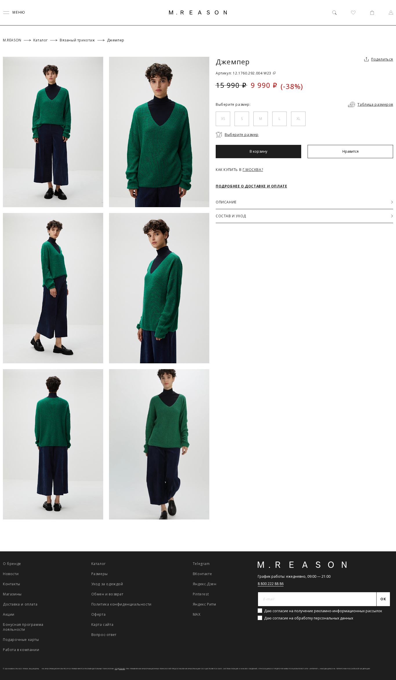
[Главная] (198, 12)
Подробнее (120, 669)
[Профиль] (391, 12)
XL (298, 118)
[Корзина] (372, 12)
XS (223, 118)
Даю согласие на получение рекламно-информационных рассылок (323, 610)
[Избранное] (353, 12)
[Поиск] (334, 12)
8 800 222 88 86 (271, 583)
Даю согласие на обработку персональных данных (308, 618)
